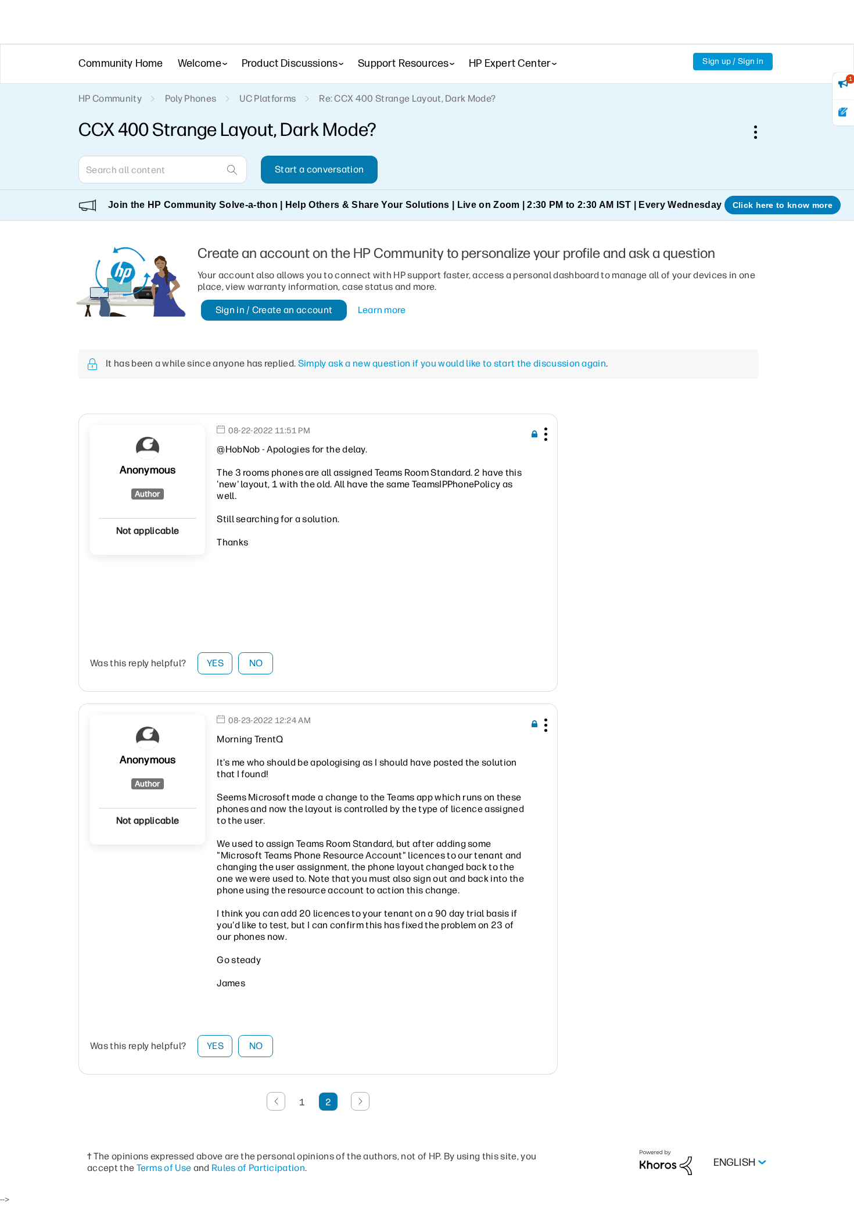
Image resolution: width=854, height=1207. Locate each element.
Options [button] (762, 132)
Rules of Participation (258, 1167)
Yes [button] (215, 663)
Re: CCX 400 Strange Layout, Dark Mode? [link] (407, 98)
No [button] (256, 663)
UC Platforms (267, 98)
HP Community (110, 98)
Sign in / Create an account (274, 309)
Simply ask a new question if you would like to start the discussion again (452, 363)
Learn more (382, 309)
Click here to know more (783, 205)
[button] (544, 436)
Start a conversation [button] (319, 169)
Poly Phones (191, 98)
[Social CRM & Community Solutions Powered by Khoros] (666, 1162)
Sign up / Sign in (732, 61)
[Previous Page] (276, 1101)
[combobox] (162, 170)
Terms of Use (164, 1167)
